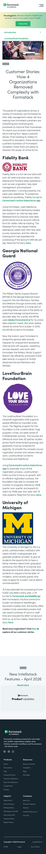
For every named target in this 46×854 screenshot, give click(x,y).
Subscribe (23, 23)
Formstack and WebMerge (26, 596)
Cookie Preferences (30, 811)
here (28, 243)
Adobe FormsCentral (19, 320)
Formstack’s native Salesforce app (21, 200)
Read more (23, 685)
